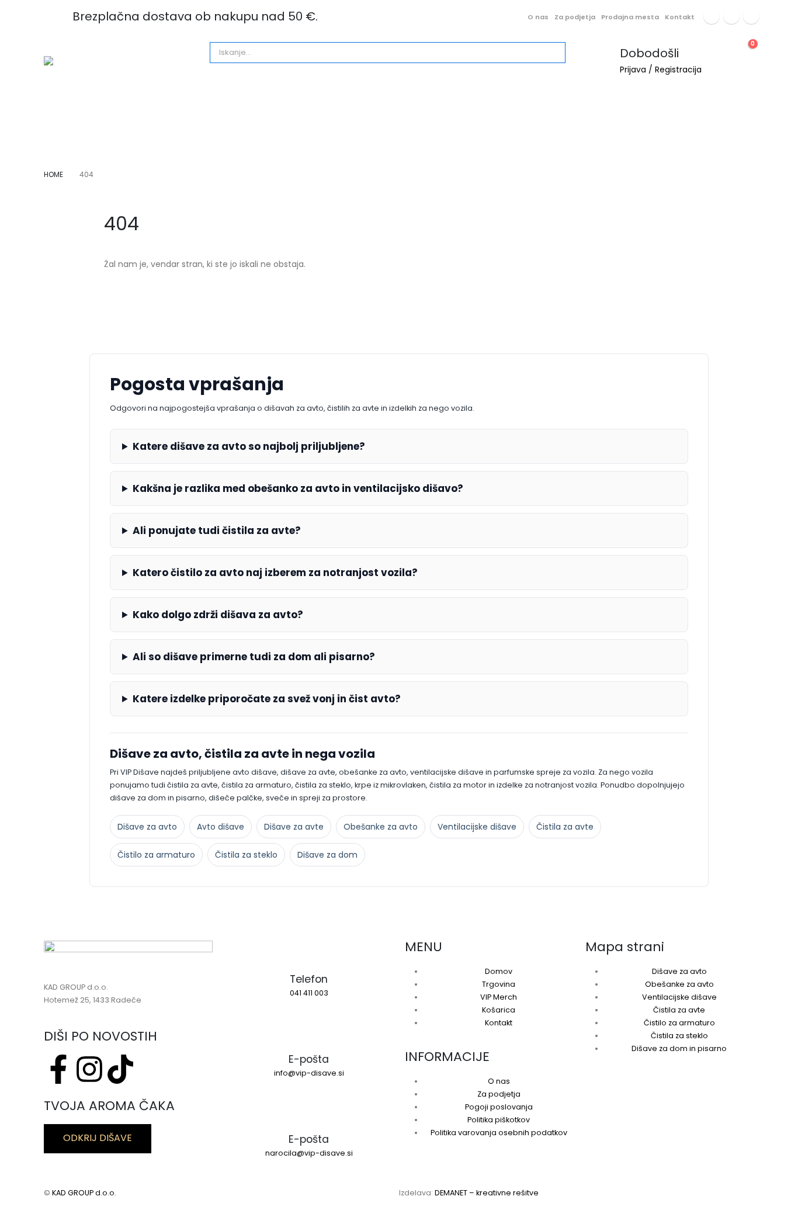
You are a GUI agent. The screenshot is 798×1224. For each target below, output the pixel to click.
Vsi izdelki (75, 106)
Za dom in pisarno (239, 106)
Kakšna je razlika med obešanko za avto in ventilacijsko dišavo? (298, 488)
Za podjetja (574, 17)
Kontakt (680, 17)
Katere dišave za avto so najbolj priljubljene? (249, 446)
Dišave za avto (148, 106)
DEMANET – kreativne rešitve (487, 1193)
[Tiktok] (751, 16)
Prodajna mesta (630, 17)
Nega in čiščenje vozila (476, 106)
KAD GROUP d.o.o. (84, 1193)
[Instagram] (731, 16)
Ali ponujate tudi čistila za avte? (217, 530)
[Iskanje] (343, 53)
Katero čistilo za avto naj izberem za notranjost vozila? (275, 573)
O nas (538, 17)
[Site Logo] (123, 60)
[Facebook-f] (58, 1069)
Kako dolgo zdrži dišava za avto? (218, 615)
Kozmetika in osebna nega (353, 106)
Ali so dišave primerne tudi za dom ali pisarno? (254, 657)
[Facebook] (711, 16)
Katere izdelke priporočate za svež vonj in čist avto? (267, 699)
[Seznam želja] (719, 49)
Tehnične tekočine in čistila (600, 106)
